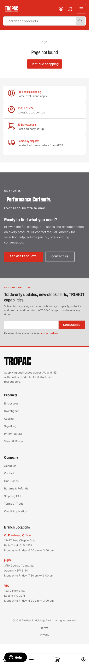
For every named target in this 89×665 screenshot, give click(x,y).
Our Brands (11, 481)
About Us (10, 465)
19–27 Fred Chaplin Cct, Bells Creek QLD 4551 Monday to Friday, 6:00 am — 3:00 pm (29, 545)
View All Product (14, 441)
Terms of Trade (14, 503)
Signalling (10, 426)
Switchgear (11, 411)
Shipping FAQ (13, 496)
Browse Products (23, 256)
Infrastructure (13, 433)
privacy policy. (49, 333)
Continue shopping (44, 64)
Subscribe (71, 324)
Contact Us (60, 256)
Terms (44, 627)
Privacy (44, 634)
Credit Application (15, 511)
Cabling (9, 418)
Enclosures (11, 403)
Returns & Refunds (16, 488)
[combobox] (44, 21)
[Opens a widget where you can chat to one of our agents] (15, 658)
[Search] (80, 21)
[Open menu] (81, 8)
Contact (9, 473)
